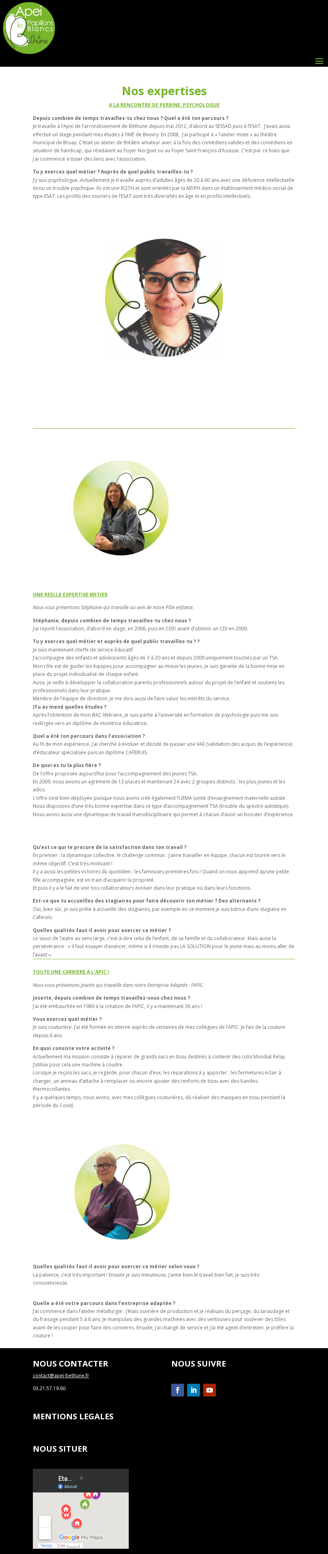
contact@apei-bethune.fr (61, 1375)
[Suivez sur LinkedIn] (193, 1390)
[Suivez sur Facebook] (177, 1390)
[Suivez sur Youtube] (209, 1390)
